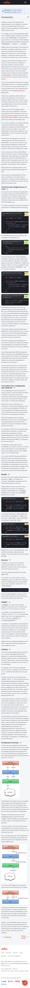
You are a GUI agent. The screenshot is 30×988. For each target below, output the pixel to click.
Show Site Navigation (25, 2)
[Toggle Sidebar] (25, 982)
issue (7, 963)
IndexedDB (7, 75)
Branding (3, 956)
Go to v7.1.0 (25, 11)
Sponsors (8, 952)
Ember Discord (5, 965)
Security (15, 952)
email (24, 961)
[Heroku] (11, 982)
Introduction (7, 937)
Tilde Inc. (15, 969)
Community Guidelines (14, 956)
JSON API (15, 408)
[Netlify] (4, 982)
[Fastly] (18, 982)
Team (2, 952)
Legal (20, 952)
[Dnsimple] (3, 985)
